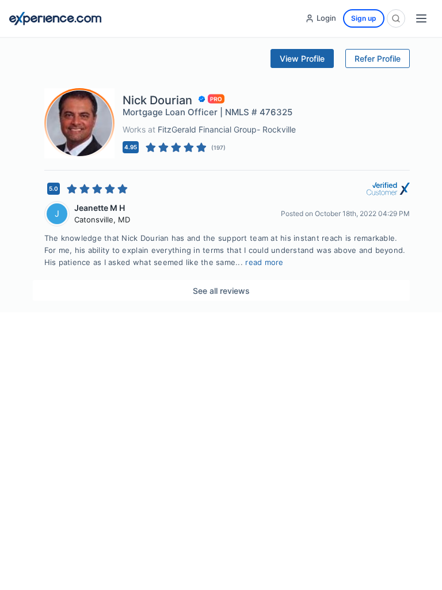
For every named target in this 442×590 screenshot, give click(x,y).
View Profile (302, 58)
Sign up (363, 18)
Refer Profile (378, 58)
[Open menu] (421, 18)
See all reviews (221, 291)
